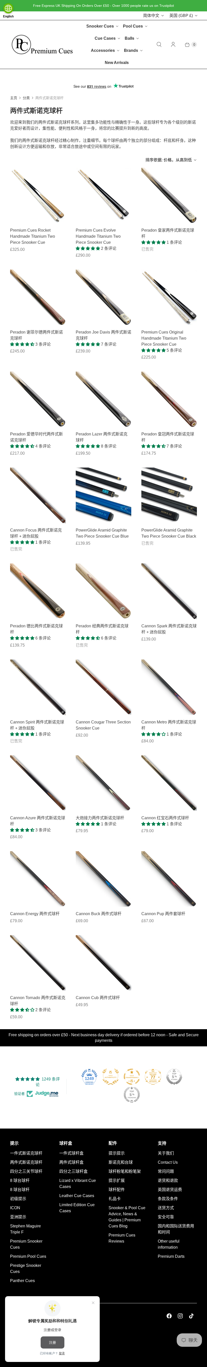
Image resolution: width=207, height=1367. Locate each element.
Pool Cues (133, 26)
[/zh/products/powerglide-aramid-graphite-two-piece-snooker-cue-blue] (103, 495)
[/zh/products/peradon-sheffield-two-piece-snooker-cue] (38, 297)
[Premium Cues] (42, 44)
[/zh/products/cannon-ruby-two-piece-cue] (169, 783)
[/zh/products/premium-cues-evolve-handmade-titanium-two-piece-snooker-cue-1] (103, 195)
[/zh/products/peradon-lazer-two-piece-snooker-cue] (103, 399)
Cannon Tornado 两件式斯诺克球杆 (37, 1001)
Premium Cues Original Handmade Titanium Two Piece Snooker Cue (163, 338)
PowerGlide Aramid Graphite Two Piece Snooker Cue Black (168, 533)
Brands (131, 50)
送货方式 (166, 1208)
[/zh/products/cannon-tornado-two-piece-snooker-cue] (38, 963)
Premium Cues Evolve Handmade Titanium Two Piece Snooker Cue (98, 236)
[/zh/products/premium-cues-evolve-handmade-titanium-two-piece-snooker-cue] (38, 195)
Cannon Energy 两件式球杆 (35, 914)
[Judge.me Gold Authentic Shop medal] (110, 1077)
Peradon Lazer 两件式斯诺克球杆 (101, 437)
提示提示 (117, 1153)
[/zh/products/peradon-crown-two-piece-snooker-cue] (169, 399)
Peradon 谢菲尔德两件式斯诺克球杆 (36, 335)
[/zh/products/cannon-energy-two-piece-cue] (38, 879)
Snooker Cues (100, 26)
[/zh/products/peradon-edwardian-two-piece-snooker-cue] (38, 399)
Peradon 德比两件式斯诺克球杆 (36, 629)
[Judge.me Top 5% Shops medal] (174, 1077)
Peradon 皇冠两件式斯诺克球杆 (167, 437)
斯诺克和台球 (121, 1162)
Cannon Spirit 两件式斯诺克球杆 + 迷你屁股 (37, 725)
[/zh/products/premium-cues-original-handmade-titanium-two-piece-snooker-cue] (169, 297)
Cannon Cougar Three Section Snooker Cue (103, 725)
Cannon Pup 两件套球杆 (163, 914)
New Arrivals (117, 62)
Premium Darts (171, 1256)
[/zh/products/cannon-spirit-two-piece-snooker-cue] (38, 687)
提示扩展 (117, 1180)
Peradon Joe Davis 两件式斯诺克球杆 (103, 335)
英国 (181, 15)
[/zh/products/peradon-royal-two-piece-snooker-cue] (169, 195)
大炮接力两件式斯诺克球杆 (100, 818)
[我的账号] (173, 44)
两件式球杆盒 (71, 1162)
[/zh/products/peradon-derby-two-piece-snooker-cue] (38, 591)
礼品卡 (115, 1199)
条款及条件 (168, 1199)
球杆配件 (117, 1189)
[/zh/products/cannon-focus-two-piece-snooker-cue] (38, 495)
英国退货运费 (170, 1189)
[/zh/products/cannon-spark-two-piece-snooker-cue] (169, 591)
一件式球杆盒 (71, 1153)
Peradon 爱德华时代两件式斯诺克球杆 (36, 437)
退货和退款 (168, 1180)
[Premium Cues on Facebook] (169, 1315)
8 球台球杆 (20, 1180)
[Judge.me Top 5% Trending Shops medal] (132, 1095)
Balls (129, 38)
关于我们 (166, 1153)
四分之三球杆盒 (73, 1171)
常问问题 (166, 1171)
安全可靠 (166, 1217)
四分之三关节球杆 (26, 1171)
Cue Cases (105, 38)
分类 (26, 98)
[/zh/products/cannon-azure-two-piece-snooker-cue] (38, 783)
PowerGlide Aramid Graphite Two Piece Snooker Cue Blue (102, 533)
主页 (13, 98)
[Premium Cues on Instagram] (180, 1315)
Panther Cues (22, 1280)
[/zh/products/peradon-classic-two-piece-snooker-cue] (103, 591)
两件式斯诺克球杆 (26, 1162)
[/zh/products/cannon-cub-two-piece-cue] (103, 963)
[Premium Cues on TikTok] (191, 1315)
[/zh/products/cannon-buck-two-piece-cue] (103, 879)
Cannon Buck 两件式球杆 (98, 914)
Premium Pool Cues (28, 1256)
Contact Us (168, 1162)
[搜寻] (159, 44)
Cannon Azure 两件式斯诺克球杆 (37, 821)
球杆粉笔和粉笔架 (125, 1171)
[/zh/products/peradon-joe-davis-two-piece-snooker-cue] (103, 297)
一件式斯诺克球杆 (26, 1153)
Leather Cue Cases (76, 1196)
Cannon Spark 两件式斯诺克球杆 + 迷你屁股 (169, 629)
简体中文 (151, 15)
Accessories (103, 50)
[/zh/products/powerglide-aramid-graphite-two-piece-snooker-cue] (169, 495)
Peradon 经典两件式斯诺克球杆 (102, 629)
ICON (15, 1208)
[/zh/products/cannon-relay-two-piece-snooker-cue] (103, 783)
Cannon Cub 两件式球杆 (98, 998)
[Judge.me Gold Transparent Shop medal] (132, 1077)
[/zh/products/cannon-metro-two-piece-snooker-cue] (169, 687)
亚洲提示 (18, 1217)
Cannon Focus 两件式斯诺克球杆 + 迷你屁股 (36, 533)
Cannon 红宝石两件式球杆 (165, 818)
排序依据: (168, 160)
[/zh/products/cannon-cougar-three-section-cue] (103, 687)
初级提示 (18, 1199)
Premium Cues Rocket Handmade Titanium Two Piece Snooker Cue (32, 236)
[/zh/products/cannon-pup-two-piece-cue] (169, 879)
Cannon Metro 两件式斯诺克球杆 (168, 725)
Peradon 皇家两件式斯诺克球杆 (167, 233)
